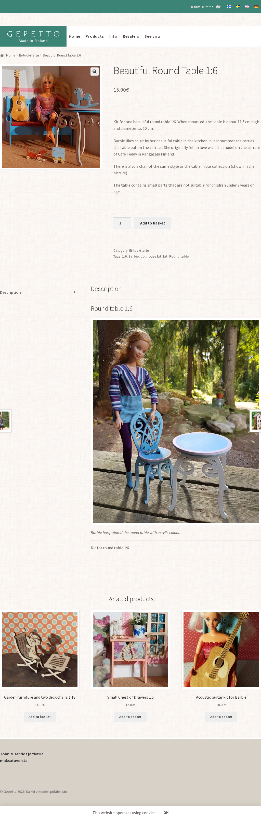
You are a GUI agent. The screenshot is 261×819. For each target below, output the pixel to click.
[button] (94, 71)
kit (165, 256)
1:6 (124, 256)
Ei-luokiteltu (29, 55)
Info (113, 36)
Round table (179, 256)
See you (152, 36)
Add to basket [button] (40, 716)
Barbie (133, 256)
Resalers (131, 36)
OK (165, 812)
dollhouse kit (150, 256)
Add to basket (152, 222)
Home (74, 36)
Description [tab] (10, 292)
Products (95, 36)
